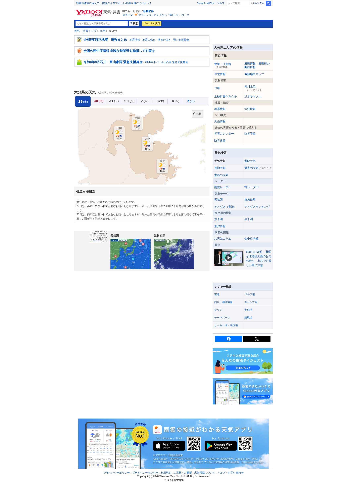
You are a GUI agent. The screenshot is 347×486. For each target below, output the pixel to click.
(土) (191, 101)
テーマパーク (222, 317)
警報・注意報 (222, 65)
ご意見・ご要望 (183, 472)
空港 (216, 294)
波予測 (218, 219)
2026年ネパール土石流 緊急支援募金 (166, 62)
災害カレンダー (224, 133)
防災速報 (220, 140)
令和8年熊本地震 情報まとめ (105, 39)
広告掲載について (204, 472)
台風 (217, 88)
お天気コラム (222, 238)
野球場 (248, 309)
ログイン (127, 14)
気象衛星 (250, 199)
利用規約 (166, 472)
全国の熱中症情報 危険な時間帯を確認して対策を (119, 50)
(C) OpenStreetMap (99, 232)
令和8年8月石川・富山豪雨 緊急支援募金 (113, 62)
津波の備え (164, 39)
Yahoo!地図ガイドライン (98, 240)
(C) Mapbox (98, 231)
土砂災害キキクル (225, 96)
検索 (268, 3)
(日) (98, 101)
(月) (114, 101)
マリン (218, 309)
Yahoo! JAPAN (205, 3)
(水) (145, 101)
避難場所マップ (254, 74)
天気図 (218, 199)
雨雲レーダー (222, 187)
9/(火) (129, 101)
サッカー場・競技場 (226, 325)
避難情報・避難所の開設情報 (257, 65)
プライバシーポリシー (117, 472)
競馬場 (248, 317)
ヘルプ (221, 3)
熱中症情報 (251, 238)
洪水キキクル (252, 96)
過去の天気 (257, 167)
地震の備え (148, 39)
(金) (175, 101)
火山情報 (220, 121)
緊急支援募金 (181, 39)
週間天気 (250, 160)
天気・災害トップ (85, 31)
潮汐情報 (220, 226)
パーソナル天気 (151, 23)
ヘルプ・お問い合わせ (230, 472)
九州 (102, 31)
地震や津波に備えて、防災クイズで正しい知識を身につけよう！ (114, 3)
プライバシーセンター (145, 472)
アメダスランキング (257, 206)
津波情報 (250, 108)
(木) (160, 101)
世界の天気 (221, 175)
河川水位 (253, 88)
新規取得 (148, 11)
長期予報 (220, 167)
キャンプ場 (250, 302)
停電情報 (220, 74)
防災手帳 (250, 133)
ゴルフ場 (249, 294)
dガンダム (258, 3)
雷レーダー (251, 187)
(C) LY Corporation (101, 236)
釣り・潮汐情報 (223, 302)
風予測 (248, 219)
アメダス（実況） (225, 206)
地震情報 (135, 39)
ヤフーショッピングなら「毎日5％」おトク (163, 14)
